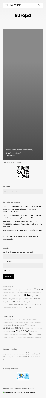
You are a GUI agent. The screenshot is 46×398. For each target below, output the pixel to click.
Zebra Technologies (34, 293)
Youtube (26, 307)
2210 (11, 354)
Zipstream (23, 293)
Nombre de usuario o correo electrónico (19, 252)
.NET (29, 357)
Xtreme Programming (11, 299)
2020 (23, 354)
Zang (4, 302)
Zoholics (40, 305)
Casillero (11, 293)
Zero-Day (39, 302)
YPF (10, 308)
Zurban (5, 293)
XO (26, 299)
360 (35, 357)
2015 (5, 359)
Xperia (37, 298)
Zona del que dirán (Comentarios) (19, 150)
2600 (5, 357)
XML (8, 302)
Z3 (9, 296)
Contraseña (7, 261)
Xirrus (32, 290)
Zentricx (5, 296)
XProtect (6, 308)
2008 (8, 354)
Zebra (20, 304)
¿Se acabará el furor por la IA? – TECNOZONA (20, 206)
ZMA (27, 295)
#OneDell (23, 357)
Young (22, 299)
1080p (4, 354)
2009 (32, 357)
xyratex (5, 305)
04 (15, 357)
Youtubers (20, 302)
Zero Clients (14, 296)
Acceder (8, 276)
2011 (29, 353)
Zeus (20, 296)
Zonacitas (26, 290)
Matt (4, 230)
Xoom (29, 305)
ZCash (14, 308)
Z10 (4, 290)
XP (6, 290)
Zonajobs (19, 290)
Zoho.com (19, 308)
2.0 (33, 354)
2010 (38, 353)
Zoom (10, 305)
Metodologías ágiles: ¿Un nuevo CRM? (18, 218)
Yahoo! (12, 290)
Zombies (30, 299)
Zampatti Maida (29, 302)
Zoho (13, 301)
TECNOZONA (13, 5)
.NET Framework (17, 354)
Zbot (15, 305)
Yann (34, 304)
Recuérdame (10, 271)
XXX (25, 305)
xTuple (17, 293)
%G (17, 357)
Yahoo (38, 289)
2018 (38, 357)
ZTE (8, 290)
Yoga (32, 296)
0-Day (9, 357)
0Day (12, 357)
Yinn (36, 295)
